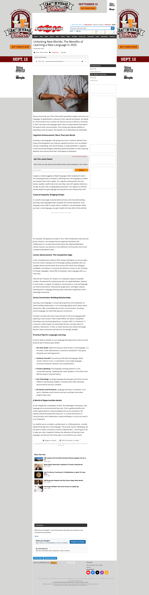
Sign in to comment (78, 542)
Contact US (79, 578)
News (46, 36)
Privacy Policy (102, 578)
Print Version (38, 558)
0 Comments (55, 52)
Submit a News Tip (50, 558)
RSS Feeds (91, 578)
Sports (52, 36)
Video (41, 36)
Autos (97, 36)
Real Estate (104, 36)
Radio (114, 24)
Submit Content (98, 24)
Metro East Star (71, 580)
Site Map (85, 578)
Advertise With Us (45, 578)
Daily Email (88, 24)
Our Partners (62, 578)
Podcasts (108, 24)
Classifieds (90, 36)
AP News (74, 36)
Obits (57, 36)
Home (36, 36)
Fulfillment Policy (109, 578)
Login (69, 562)
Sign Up (78, 31)
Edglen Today (79, 580)
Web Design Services (71, 578)
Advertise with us (77, 24)
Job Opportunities (54, 578)
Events (63, 36)
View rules (36, 536)
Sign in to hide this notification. (80, 156)
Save (64, 52)
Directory (112, 36)
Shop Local (82, 36)
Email (72, 562)
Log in (71, 31)
